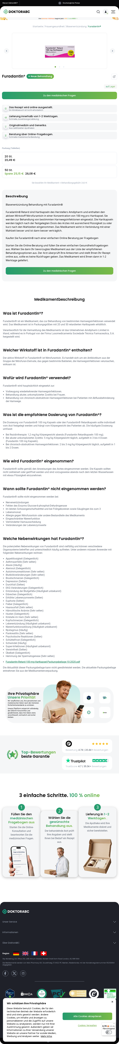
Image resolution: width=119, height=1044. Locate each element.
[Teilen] (114, 76)
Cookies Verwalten (87, 1025)
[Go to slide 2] (59, 66)
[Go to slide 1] (55, 66)
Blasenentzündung (76, 26)
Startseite (38, 26)
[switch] (109, 1032)
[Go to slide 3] (63, 66)
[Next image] (112, 51)
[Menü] (114, 1024)
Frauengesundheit (55, 26)
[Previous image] (6, 51)
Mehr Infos (46, 1036)
